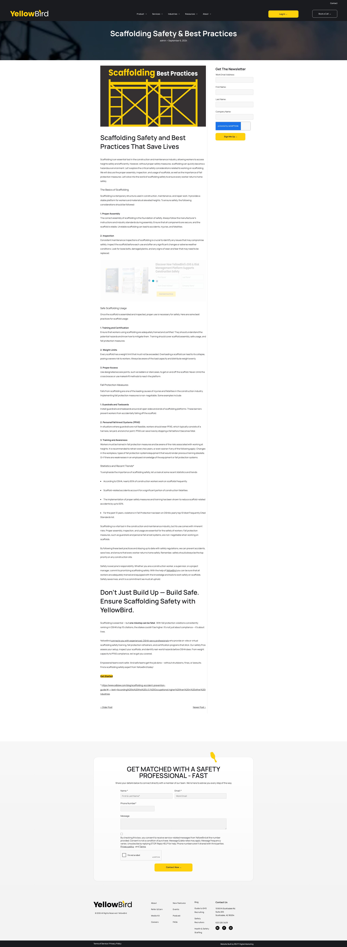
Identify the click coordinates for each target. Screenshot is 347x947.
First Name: (221, 87)
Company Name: (223, 111)
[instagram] (231, 928)
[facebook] (224, 928)
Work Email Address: (225, 74)
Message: (125, 815)
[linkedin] (217, 928)
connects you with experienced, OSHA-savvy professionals (140, 640)
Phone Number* (128, 803)
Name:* (124, 790)
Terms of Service (101, 943)
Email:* (178, 790)
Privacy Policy (115, 943)
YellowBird (171, 570)
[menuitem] (142, 13)
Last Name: (221, 99)
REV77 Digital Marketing (243, 944)
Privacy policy (127, 846)
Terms (142, 846)
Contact (334, 3)
